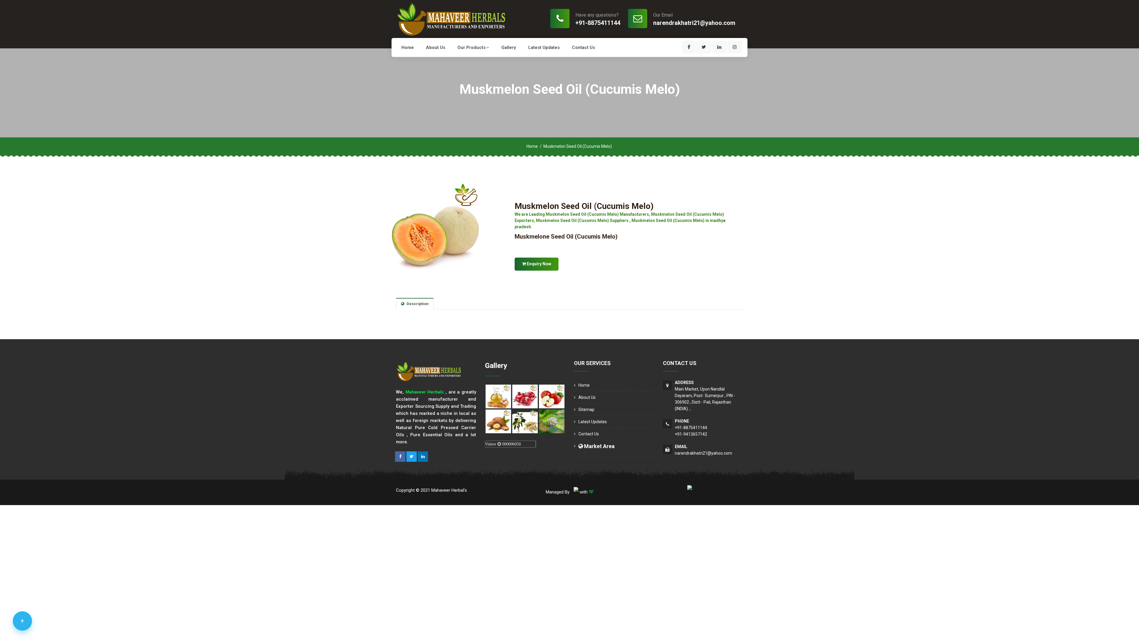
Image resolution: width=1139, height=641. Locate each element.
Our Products (471, 47)
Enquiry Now (538, 263)
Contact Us (583, 47)
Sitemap (586, 409)
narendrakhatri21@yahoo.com (694, 22)
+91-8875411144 (597, 22)
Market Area (599, 446)
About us (435, 47)
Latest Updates (544, 47)
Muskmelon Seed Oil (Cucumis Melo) (584, 206)
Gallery (508, 47)
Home (407, 47)
